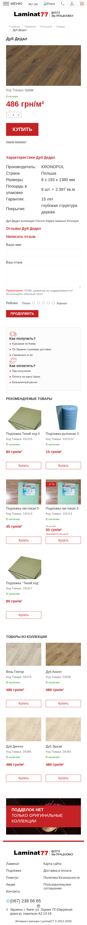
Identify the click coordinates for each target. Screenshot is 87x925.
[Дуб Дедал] (43, 65)
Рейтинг (12, 303)
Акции (10, 884)
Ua (36, 4)
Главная (14, 26)
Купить (22, 129)
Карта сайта (53, 863)
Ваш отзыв (14, 262)
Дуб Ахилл (54, 671)
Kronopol (46, 26)
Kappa (60, 26)
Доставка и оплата (57, 870)
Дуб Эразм (54, 746)
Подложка (13, 870)
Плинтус (12, 877)
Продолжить (22, 313)
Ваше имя (13, 244)
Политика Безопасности (62, 877)
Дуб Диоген (14, 746)
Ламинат (30, 26)
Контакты (13, 891)
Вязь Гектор (15, 671)
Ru (31, 4)
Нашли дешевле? (16, 142)
